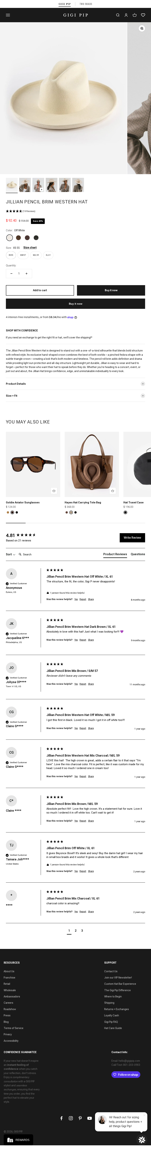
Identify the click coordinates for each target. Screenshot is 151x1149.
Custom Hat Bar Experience (120, 983)
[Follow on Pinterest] (80, 1118)
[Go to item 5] (65, 185)
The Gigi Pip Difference (117, 990)
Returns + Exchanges (116, 1009)
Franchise (9, 977)
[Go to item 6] (78, 185)
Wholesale (10, 990)
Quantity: (11, 265)
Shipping (109, 1002)
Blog (6, 1021)
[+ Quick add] (54, 490)
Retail (7, 983)
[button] (75, 211)
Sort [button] (9, 554)
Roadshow (10, 1009)
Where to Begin (113, 996)
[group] (25, 535)
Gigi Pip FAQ (111, 1021)
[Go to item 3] (38, 185)
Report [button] (83, 599)
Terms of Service (13, 1028)
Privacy (8, 1034)
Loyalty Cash (111, 1015)
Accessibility (11, 1040)
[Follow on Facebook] (61, 1118)
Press (7, 1015)
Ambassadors (12, 996)
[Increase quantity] (26, 273)
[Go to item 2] (25, 185)
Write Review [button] (132, 537)
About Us (9, 971)
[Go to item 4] (51, 185)
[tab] (115, 555)
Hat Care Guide (113, 1028)
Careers (8, 1002)
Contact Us (110, 971)
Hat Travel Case (133, 502)
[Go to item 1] (12, 185)
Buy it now (75, 303)
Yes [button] (76, 599)
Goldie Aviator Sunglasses (23, 502)
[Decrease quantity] (11, 273)
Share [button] (91, 599)
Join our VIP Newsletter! (118, 977)
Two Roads (86, 4)
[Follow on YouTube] (89, 1118)
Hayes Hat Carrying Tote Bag (83, 502)
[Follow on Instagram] (70, 1118)
